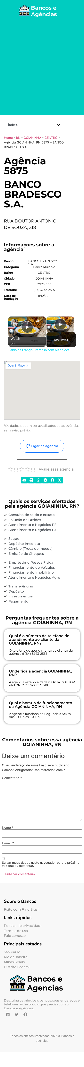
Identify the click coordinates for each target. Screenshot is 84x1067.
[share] (37, 321)
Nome (7, 827)
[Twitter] (17, 1014)
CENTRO (51, 138)
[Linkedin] (8, 1014)
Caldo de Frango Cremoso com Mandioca (26, 322)
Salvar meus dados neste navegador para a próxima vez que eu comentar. (40, 864)
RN (18, 138)
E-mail (8, 843)
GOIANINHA (32, 138)
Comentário (12, 777)
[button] (58, 125)
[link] (15, 323)
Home (8, 138)
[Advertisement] (42, 67)
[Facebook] (25, 1014)
